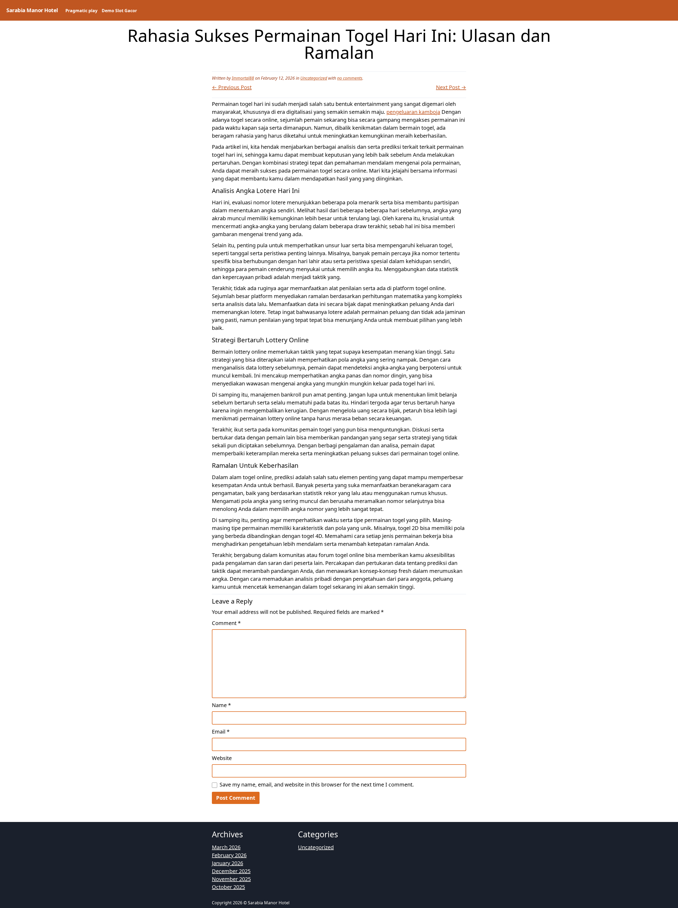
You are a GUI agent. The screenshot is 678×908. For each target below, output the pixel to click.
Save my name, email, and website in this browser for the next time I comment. (317, 784)
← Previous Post (232, 87)
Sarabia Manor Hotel (32, 10)
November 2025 (231, 879)
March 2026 (226, 847)
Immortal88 (243, 78)
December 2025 (231, 871)
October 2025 (228, 887)
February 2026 (229, 855)
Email (221, 731)
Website (222, 758)
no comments (349, 78)
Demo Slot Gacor (119, 11)
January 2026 (227, 863)
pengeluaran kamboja (413, 111)
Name (221, 705)
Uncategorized (313, 78)
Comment (226, 623)
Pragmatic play (81, 11)
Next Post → (451, 87)
